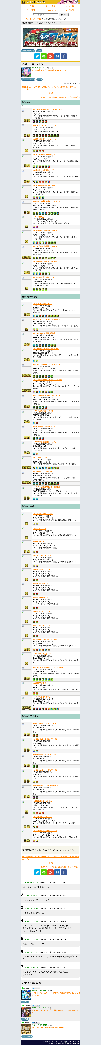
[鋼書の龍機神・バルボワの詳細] (26, 266)
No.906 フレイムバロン (41, 570)
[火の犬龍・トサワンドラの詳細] (26, 415)
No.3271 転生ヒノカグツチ (42, 471)
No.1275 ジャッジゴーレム (42, 817)
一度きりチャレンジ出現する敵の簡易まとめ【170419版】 (59, 97)
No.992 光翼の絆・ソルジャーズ (44, 139)
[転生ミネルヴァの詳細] (26, 701)
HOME (50, 93)
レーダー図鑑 (70, 6)
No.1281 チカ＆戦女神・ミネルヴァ (46, 639)
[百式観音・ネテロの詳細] (26, 308)
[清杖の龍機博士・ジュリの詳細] (26, 235)
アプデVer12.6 (27, 1036)
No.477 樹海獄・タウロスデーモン (45, 754)
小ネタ (39, 51)
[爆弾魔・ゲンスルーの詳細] (26, 805)
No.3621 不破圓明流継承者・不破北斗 (46, 487)
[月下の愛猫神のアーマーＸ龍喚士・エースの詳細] (26, 672)
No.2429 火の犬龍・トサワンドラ (45, 411)
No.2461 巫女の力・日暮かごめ (44, 426)
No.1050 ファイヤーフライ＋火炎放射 (46, 319)
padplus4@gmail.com (72, 1043)
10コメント (52, 1008)
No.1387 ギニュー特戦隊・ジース (45, 831)
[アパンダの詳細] (26, 545)
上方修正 (25, 1019)
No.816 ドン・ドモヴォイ (42, 556)
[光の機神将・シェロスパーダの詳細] (26, 369)
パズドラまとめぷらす (35, 2)
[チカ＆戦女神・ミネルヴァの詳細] (26, 643)
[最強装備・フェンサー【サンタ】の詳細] (26, 114)
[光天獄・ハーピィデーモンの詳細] (26, 774)
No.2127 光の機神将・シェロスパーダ (46, 364)
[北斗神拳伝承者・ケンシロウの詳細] (26, 206)
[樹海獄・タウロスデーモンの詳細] (26, 759)
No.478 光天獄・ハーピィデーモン (45, 770)
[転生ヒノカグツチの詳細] (26, 476)
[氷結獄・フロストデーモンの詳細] (26, 743)
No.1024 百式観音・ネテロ (42, 304)
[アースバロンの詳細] (26, 601)
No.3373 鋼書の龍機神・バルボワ (45, 262)
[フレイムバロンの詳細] (26, 573)
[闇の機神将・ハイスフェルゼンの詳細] (26, 384)
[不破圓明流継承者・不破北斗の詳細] (26, 491)
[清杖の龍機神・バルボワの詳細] (26, 251)
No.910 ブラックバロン (41, 625)
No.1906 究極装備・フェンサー (44, 186)
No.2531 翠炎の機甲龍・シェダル (45, 442)
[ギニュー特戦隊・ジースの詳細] (26, 834)
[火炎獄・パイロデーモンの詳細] (26, 728)
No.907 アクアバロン (40, 583)
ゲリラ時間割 (30, 10)
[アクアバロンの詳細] (26, 587)
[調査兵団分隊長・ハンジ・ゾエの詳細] (26, 400)
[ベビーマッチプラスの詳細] (26, 517)
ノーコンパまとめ (50, 10)
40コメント (52, 990)
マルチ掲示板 (70, 10)
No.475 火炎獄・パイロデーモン (44, 723)
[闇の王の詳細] (26, 220)
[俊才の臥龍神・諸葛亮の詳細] (26, 338)
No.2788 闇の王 (38, 217)
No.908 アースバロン (40, 597)
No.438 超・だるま (39, 529)
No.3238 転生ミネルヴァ (41, 697)
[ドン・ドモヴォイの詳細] (26, 559)
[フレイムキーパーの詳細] (26, 657)
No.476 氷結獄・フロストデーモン (45, 739)
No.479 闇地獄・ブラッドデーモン (45, 785)
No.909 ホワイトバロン (41, 612)
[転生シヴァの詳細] (26, 461)
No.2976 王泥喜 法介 (40, 683)
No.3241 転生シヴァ (40, 458)
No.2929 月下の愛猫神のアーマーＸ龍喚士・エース (51, 667)
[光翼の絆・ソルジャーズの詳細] (26, 143)
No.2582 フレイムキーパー (42, 654)
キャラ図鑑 (30, 6)
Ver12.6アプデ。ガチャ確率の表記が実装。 (48, 1028)
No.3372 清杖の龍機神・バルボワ (45, 246)
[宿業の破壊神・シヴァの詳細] (26, 159)
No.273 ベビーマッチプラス (43, 514)
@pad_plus (57, 1043)
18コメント (52, 1025)
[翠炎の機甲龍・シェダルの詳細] (26, 446)
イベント (25, 1002)
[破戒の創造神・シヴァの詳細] (26, 174)
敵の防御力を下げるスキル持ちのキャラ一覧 (49, 70)
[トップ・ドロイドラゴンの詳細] (26, 129)
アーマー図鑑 (50, 6)
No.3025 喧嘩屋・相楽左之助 (43, 277)
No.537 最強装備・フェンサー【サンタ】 (47, 109)
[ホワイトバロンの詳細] (26, 615)
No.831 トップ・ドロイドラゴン (44, 125)
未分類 (39, 19)
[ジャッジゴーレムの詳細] (26, 820)
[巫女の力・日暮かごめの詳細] (26, 431)
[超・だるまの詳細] (26, 531)
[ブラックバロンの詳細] (26, 629)
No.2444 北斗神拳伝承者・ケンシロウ (46, 201)
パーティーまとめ (28, 51)
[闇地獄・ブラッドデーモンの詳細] (26, 790)
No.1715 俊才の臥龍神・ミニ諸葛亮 (46, 349)
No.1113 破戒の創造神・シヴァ (44, 170)
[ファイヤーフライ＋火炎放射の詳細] (26, 323)
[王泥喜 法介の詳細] (26, 687)
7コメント (50, 68)
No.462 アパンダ (39, 541)
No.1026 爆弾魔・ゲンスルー (43, 801)
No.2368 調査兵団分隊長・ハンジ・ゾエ (47, 395)
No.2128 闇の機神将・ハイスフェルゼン (47, 380)
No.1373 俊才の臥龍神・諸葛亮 (44, 333)
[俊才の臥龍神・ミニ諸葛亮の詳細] (26, 353)
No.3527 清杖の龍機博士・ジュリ (45, 231)
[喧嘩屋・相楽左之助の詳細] (26, 282)
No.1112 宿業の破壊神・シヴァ (44, 155)
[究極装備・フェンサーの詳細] (26, 190)
